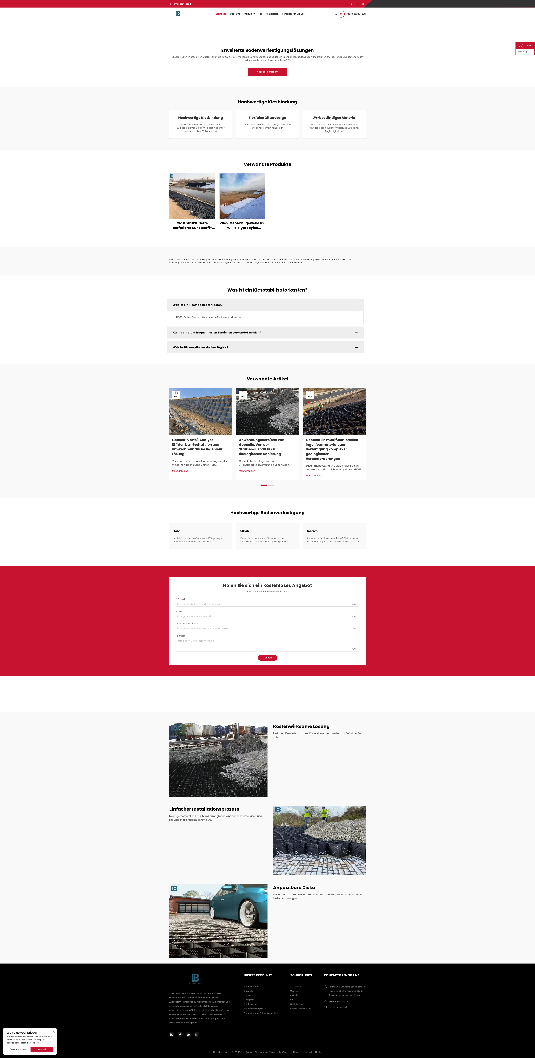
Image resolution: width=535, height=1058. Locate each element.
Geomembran (251, 986)
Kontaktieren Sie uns (293, 13)
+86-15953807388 (356, 13)
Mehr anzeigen (180, 471)
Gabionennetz (251, 1004)
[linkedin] (363, 4)
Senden (267, 657)
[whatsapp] (171, 1034)
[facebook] (357, 4)
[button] (264, 485)
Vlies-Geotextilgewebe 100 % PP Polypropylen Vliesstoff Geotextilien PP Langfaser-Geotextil (242, 225)
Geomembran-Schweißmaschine (261, 1013)
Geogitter (249, 999)
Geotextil (248, 995)
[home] (177, 13)
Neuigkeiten (272, 13)
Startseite (221, 13)
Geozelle (248, 990)
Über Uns (235, 13)
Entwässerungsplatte (255, 1008)
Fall (260, 13)
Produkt (248, 13)
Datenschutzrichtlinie (307, 1052)
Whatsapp (522, 51)
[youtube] (351, 4)
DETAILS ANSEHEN (192, 196)
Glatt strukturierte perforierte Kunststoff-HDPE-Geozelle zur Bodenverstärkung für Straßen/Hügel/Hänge (192, 225)
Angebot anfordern (267, 71)
